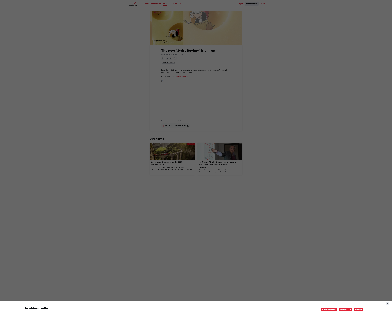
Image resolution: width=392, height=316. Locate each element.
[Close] (387, 303)
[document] (196, 308)
